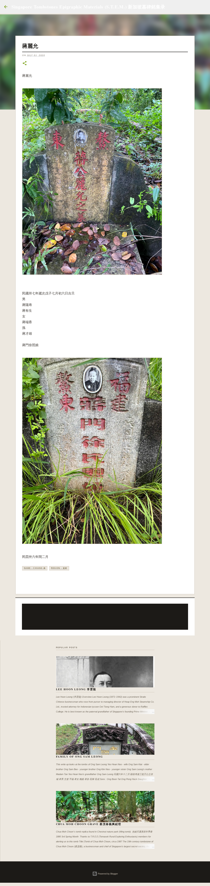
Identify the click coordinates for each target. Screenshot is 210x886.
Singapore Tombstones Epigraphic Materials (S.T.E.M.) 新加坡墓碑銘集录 (88, 6)
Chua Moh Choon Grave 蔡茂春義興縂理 (88, 824)
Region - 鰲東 (59, 568)
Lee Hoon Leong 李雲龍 (76, 689)
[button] (24, 63)
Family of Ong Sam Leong (79, 756)
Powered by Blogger (107, 873)
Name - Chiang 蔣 (35, 568)
